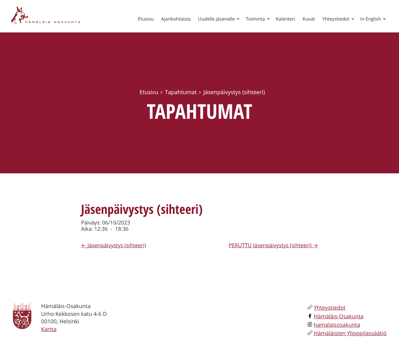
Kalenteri (285, 19)
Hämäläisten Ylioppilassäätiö (350, 333)
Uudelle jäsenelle (216, 19)
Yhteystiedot (335, 19)
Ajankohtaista (176, 19)
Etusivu (146, 19)
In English (370, 19)
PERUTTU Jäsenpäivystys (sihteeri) (269, 245)
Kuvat (309, 19)
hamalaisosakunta (337, 325)
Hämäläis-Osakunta (339, 316)
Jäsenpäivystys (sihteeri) (117, 245)
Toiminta (255, 19)
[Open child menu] (238, 18)
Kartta (48, 329)
